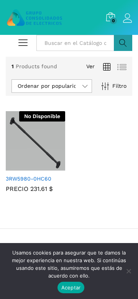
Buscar (123, 43)
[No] (128, 271)
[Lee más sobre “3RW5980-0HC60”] (26, 165)
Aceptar (71, 287)
